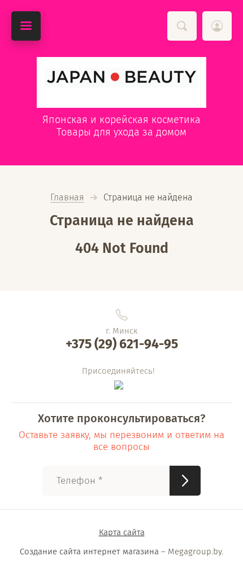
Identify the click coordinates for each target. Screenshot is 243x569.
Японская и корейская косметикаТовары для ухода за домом (121, 125)
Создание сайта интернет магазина (89, 551)
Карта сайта (122, 532)
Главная (67, 198)
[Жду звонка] (185, 481)
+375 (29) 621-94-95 (122, 344)
